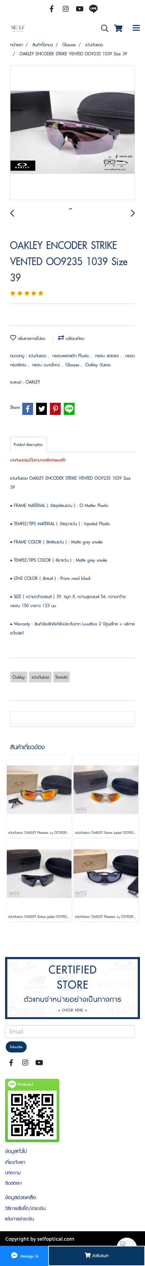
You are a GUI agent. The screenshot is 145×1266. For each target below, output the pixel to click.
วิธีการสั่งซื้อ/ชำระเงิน (25, 1208)
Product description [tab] (28, 444)
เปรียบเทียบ (74, 338)
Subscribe (16, 1047)
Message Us (28, 1256)
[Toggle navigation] (136, 28)
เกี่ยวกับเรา (15, 1162)
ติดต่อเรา (13, 1183)
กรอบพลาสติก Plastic (71, 355)
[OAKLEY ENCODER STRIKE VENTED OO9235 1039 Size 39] (72, 132)
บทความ (13, 1173)
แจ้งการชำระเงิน (19, 1219)
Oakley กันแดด (98, 364)
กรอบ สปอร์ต (108, 355)
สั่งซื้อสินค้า (100, 1256)
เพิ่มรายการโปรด (30, 338)
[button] (102, 28)
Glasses (73, 364)
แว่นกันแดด (38, 355)
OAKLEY (33, 382)
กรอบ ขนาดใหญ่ (46, 364)
